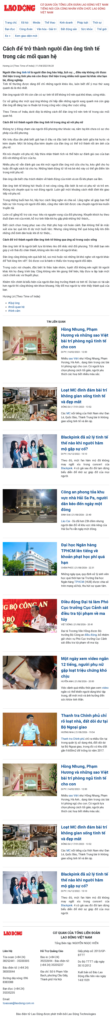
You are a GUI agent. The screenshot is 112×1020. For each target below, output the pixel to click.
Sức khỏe (87, 29)
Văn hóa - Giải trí (46, 29)
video (105, 687)
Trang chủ (11, 22)
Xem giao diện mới (26, 35)
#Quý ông (14, 303)
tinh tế (26, 72)
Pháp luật (82, 22)
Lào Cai (65, 521)
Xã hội (24, 22)
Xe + (8, 35)
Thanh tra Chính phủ (73, 738)
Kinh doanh (66, 22)
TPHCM (79, 582)
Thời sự (97, 22)
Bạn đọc (10, 29)
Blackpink (67, 468)
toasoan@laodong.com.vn (18, 1003)
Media (36, 22)
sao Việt (74, 358)
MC (68, 413)
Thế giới (102, 29)
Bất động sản (69, 29)
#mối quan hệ (16, 307)
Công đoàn (26, 29)
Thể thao (50, 22)
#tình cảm (14, 310)
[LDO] (30, 344)
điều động (91, 634)
